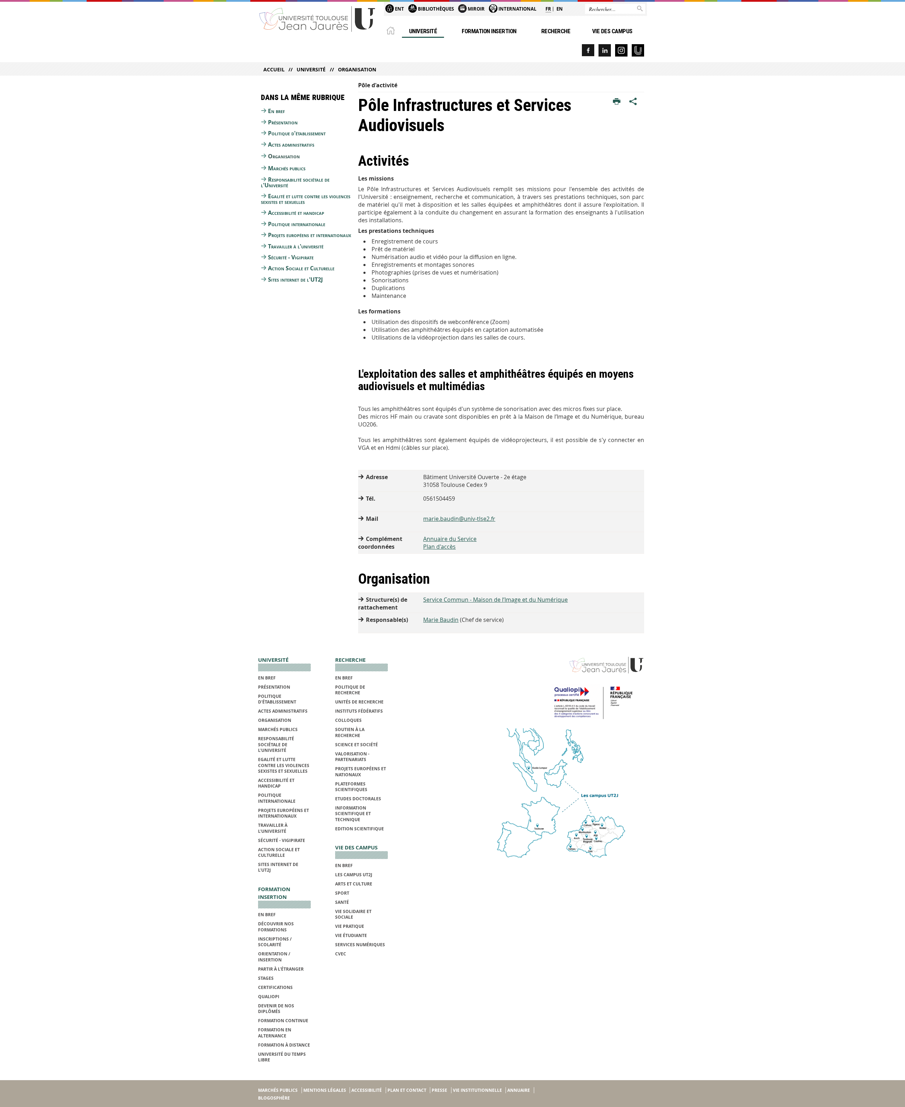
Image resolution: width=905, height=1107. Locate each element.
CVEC (340, 954)
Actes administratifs (291, 144)
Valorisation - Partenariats (352, 756)
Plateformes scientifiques (351, 787)
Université (423, 31)
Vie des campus (612, 31)
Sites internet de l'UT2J (295, 279)
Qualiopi (268, 997)
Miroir (476, 9)
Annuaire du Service (450, 539)
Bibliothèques (435, 9)
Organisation (357, 69)
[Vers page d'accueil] (317, 19)
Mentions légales (324, 1090)
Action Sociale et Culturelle (301, 268)
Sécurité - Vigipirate (291, 257)
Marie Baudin (441, 620)
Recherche (555, 31)
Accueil (274, 69)
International (516, 9)
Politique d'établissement (297, 133)
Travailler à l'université (295, 246)
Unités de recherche (359, 702)
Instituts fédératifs (359, 711)
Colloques (348, 720)
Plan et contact (406, 1090)
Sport (342, 893)
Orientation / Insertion (274, 956)
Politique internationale (296, 224)
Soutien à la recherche (349, 732)
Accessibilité (366, 1090)
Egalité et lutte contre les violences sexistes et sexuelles (305, 199)
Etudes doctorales (358, 799)
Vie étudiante (351, 935)
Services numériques (360, 945)
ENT (399, 9)
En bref (276, 111)
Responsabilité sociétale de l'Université (295, 182)
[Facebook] (588, 50)
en (559, 9)
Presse (439, 1090)
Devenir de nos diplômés (276, 1008)
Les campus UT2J (353, 875)
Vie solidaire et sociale (353, 914)
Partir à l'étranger (281, 969)
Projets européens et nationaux (360, 771)
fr (548, 9)
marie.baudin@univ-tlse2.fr (459, 519)
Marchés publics (286, 168)
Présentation (283, 122)
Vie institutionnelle (477, 1090)
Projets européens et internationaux (309, 235)
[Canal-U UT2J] (638, 50)
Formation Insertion (489, 31)
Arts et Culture (353, 884)
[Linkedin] (605, 50)
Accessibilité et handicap (296, 213)
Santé (342, 902)
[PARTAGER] (633, 101)
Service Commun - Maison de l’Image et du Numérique (495, 599)
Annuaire (518, 1090)
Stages (266, 978)
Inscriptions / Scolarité (275, 942)
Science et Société (356, 745)
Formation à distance (284, 1045)
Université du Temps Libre (282, 1057)
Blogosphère (274, 1098)
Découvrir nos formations (276, 926)
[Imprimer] (616, 102)
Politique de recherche (350, 690)
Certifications (275, 987)
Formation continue (283, 1021)
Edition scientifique (359, 829)
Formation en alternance (274, 1032)
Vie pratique (349, 926)
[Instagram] (621, 50)
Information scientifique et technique (353, 814)
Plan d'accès (439, 546)
